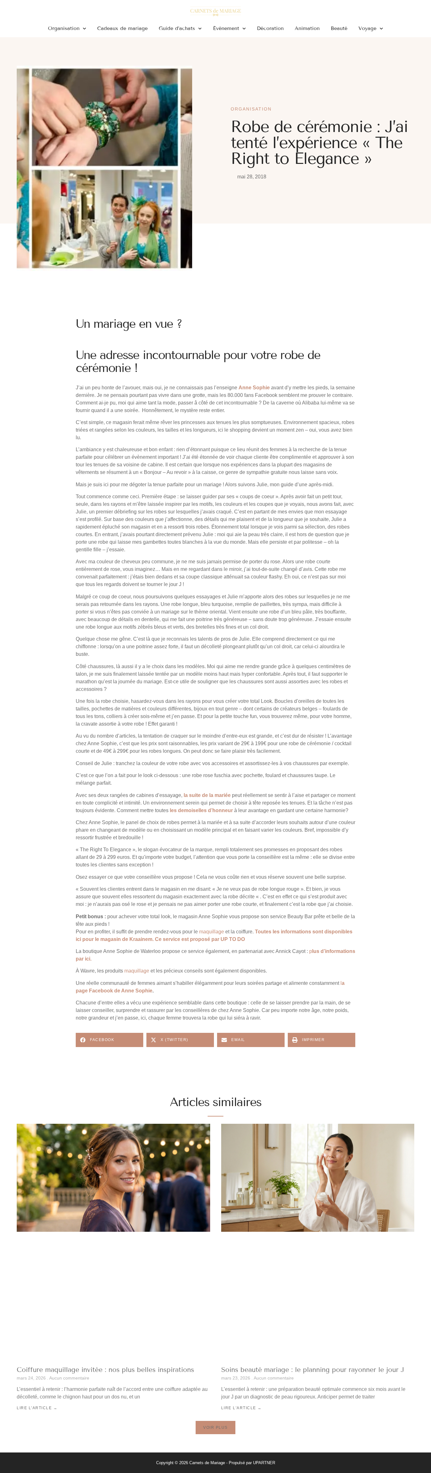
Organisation (64, 28)
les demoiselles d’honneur (201, 810)
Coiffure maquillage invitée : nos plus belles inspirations (105, 1370)
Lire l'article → (37, 1408)
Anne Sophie (254, 387)
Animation (307, 28)
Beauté (339, 28)
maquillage (211, 931)
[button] (109, 1040)
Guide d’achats (177, 28)
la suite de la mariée (207, 795)
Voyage (367, 28)
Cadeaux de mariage (122, 28)
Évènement (226, 28)
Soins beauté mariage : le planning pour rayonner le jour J (312, 1370)
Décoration (270, 28)
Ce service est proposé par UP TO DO (200, 939)
